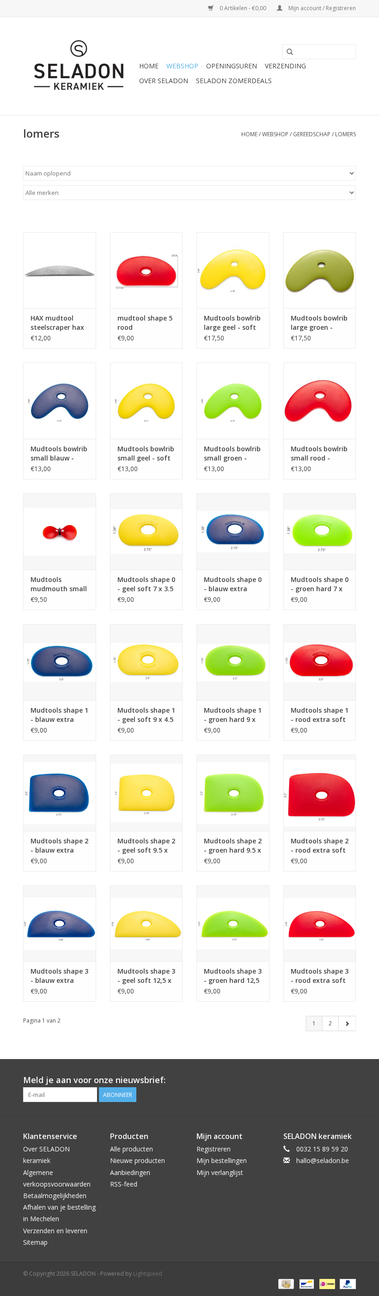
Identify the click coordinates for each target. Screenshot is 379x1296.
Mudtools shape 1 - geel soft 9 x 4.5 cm (146, 715)
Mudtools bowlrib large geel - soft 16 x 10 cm (232, 323)
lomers (345, 134)
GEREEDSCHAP (311, 134)
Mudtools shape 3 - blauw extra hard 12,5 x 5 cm (59, 976)
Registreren (213, 1149)
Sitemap (35, 1242)
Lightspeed (147, 1274)
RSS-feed (123, 1184)
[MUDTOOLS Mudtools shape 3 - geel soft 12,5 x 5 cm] (146, 923)
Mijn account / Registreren (321, 8)
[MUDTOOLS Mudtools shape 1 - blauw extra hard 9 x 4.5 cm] (59, 662)
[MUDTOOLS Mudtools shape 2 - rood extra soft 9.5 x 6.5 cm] (319, 793)
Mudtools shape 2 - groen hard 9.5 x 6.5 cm (233, 845)
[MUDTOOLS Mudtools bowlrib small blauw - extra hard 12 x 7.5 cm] (59, 401)
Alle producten (131, 1149)
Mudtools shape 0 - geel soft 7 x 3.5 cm (146, 584)
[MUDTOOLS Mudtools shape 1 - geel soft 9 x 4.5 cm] (146, 662)
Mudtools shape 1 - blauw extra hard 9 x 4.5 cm (59, 715)
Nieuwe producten (137, 1160)
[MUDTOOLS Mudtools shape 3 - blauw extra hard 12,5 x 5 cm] (59, 923)
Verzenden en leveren (55, 1230)
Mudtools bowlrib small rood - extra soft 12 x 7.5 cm (319, 453)
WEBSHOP (182, 65)
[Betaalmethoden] (285, 1283)
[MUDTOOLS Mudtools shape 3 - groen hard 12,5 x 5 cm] (232, 923)
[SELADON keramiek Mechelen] (79, 66)
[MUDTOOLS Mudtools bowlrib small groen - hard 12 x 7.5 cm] (232, 401)
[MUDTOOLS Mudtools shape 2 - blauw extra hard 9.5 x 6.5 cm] (59, 793)
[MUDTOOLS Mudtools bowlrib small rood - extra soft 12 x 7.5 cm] (319, 401)
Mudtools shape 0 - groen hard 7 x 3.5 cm (319, 584)
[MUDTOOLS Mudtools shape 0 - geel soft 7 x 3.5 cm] (146, 531)
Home (149, 65)
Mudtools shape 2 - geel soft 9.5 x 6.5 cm (146, 845)
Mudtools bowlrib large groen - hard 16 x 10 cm (319, 323)
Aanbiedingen (130, 1172)
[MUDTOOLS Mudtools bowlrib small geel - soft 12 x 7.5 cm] (146, 401)
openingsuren (231, 65)
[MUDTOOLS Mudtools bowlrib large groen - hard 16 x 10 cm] (319, 270)
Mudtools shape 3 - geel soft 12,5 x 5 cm (146, 976)
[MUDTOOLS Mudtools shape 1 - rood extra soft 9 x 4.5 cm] (319, 662)
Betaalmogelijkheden (54, 1195)
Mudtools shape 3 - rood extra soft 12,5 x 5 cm (319, 976)
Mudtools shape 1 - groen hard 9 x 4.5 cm (233, 715)
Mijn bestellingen (221, 1160)
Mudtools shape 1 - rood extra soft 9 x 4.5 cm (319, 715)
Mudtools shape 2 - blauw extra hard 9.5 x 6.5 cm (59, 845)
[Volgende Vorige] (346, 1023)
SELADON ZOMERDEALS (234, 80)
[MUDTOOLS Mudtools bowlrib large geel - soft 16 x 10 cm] (232, 270)
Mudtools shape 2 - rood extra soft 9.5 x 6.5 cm (319, 845)
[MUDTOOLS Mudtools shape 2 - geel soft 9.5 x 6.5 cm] (146, 793)
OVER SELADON (163, 80)
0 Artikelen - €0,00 (243, 8)
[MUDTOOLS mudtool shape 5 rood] (146, 270)
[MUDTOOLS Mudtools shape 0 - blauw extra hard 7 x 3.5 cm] (232, 531)
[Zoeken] (290, 52)
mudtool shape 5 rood (144, 323)
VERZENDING (285, 65)
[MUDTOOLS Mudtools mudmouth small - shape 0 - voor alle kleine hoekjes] (59, 531)
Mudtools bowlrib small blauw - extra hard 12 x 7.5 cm (59, 453)
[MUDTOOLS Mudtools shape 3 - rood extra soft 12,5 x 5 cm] (319, 923)
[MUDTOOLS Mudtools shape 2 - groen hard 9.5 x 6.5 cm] (232, 793)
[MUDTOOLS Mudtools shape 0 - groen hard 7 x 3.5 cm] (319, 531)
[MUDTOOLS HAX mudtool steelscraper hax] (59, 270)
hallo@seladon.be (322, 1160)
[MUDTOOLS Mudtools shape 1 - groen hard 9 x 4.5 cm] (232, 662)
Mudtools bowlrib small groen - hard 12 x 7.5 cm (232, 453)
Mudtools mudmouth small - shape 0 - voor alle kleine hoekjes (59, 584)
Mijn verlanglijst (219, 1172)
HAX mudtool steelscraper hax (57, 323)
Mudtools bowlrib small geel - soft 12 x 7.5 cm (145, 453)
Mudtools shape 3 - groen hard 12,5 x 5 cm (233, 976)
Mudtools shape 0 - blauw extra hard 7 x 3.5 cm (233, 584)
